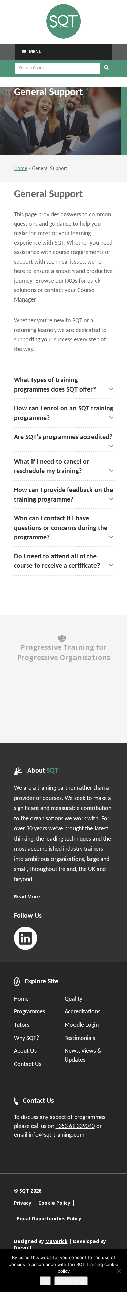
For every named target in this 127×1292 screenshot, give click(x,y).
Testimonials (80, 1038)
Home (20, 168)
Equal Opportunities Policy (49, 1218)
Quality (73, 999)
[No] (118, 1270)
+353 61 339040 (75, 1126)
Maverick (56, 1241)
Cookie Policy (54, 1203)
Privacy (22, 1203)
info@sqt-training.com (58, 1135)
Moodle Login (82, 1025)
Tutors (21, 1025)
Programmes (29, 1012)
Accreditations (82, 1012)
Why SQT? (26, 1038)
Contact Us (27, 1064)
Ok (45, 1281)
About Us (25, 1051)
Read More (27, 896)
